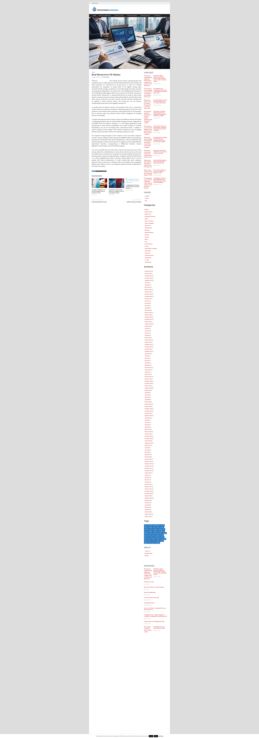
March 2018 (147, 456)
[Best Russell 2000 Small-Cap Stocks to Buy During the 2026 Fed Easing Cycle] (148, 160)
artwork (162, 525)
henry (153, 535)
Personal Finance (149, 243)
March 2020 (147, 401)
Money (146, 239)
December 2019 (148, 408)
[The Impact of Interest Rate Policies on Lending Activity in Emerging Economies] (116, 183)
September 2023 (148, 324)
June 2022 (147, 358)
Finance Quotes (132, 15)
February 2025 (148, 289)
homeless (157, 535)
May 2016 (147, 507)
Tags (146, 200)
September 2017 (148, 470)
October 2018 (148, 440)
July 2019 (147, 420)
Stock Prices (147, 253)
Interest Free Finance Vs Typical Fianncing (154, 587)
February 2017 (148, 486)
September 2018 (148, 443)
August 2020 (147, 390)
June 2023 (147, 330)
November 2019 (148, 411)
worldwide (157, 542)
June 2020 (147, 395)
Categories (147, 196)
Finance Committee (105, 15)
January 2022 (148, 369)
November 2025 (148, 278)
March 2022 (147, 365)
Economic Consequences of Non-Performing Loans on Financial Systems (98, 191)
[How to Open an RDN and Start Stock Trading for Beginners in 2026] (148, 170)
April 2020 (147, 399)
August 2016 (147, 500)
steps (153, 542)
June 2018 (147, 450)
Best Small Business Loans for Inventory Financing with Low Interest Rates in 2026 (160, 101)
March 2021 (147, 374)
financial (155, 533)
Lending (93, 72)
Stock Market (148, 250)
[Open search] (167, 15)
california (146, 529)
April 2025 (147, 285)
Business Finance (148, 211)
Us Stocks (147, 260)
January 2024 (148, 314)
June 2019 (147, 422)
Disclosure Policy (148, 553)
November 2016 (148, 493)
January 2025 (148, 291)
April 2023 (147, 335)
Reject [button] (156, 736)
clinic (151, 529)
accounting (150, 525)
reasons (153, 540)
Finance (146, 218)
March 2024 (147, 310)
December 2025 (148, 275)
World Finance (148, 262)
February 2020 (148, 404)
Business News (148, 214)
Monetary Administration (150, 592)
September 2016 (148, 498)
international (157, 536)
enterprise (155, 531)
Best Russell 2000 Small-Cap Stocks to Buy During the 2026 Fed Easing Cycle (159, 162)
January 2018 (148, 461)
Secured (146, 246)
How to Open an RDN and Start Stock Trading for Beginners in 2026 (159, 171)
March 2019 (147, 429)
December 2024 (148, 294)
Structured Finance (149, 255)
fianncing (146, 533)
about (146, 525)
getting (160, 533)
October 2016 (148, 495)
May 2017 (147, 479)
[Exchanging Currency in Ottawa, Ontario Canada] (148, 626)
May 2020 (147, 397)
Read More (160, 736)
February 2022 (148, 367)
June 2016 (147, 505)
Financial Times (148, 227)
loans (146, 538)
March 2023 (147, 337)
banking (150, 527)
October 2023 (148, 321)
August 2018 (147, 445)
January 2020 (148, 406)
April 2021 (147, 372)
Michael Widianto (105, 77)
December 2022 (148, 344)
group (146, 535)
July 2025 (147, 282)
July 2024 (147, 301)
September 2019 (148, 415)
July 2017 (147, 475)
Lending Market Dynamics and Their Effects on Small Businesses (132, 186)
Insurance (147, 234)
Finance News (148, 225)
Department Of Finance (150, 216)
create (146, 531)
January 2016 (148, 516)
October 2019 (148, 413)
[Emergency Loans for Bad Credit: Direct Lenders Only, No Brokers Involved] (148, 150)
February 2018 (148, 459)
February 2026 (148, 271)
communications (161, 529)
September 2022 (148, 351)
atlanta (98, 171)
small (150, 542)
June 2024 (147, 303)
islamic (162, 536)
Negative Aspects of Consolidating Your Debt (154, 621)
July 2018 (147, 447)
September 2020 (148, 388)
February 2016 (148, 514)
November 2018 (148, 438)
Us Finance (157, 15)
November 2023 (148, 319)
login (149, 538)
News (146, 241)
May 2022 (147, 360)
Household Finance (149, 232)
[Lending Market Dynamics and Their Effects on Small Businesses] (133, 181)
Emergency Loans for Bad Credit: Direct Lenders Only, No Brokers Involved (160, 152)
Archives (147, 198)
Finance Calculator (149, 221)
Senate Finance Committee (151, 248)
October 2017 (148, 468)
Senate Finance (145, 15)
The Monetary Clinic (149, 581)
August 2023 (147, 326)
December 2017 (148, 463)
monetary (158, 538)
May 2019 (147, 424)
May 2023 (147, 333)
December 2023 (148, 317)
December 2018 (148, 436)
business (162, 527)
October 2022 (148, 349)
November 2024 (148, 296)
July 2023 (147, 328)
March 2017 (147, 484)
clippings (155, 529)
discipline (150, 531)
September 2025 (148, 280)
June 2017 (147, 477)
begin (158, 527)
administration (157, 525)
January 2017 (148, 489)
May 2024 (147, 305)
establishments (161, 531)
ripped (158, 540)
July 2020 (147, 392)
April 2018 (147, 454)
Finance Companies (149, 223)
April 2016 (147, 509)
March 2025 (147, 287)
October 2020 (148, 385)
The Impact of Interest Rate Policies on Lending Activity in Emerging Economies (116, 191)
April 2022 (147, 362)
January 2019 (148, 434)
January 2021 (148, 379)
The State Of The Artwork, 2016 (151, 597)
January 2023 (148, 342)
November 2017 (148, 466)
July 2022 (147, 356)
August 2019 (147, 417)
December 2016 (148, 491)
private (149, 540)
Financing (147, 230)
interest (151, 536)
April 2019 (147, 427)
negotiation (163, 538)
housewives (103, 171)
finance (151, 533)
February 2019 (148, 431)
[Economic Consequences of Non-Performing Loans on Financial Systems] (99, 183)
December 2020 (148, 381)
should (146, 542)
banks (154, 527)
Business (147, 209)
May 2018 (147, 452)
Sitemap (146, 555)
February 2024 (148, 312)
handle (149, 535)
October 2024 (148, 298)
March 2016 (147, 511)
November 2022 (148, 346)
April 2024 (147, 307)
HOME (94, 15)
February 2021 (148, 376)
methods (153, 538)
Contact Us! (147, 551)
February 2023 (148, 340)
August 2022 (147, 353)
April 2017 (147, 482)
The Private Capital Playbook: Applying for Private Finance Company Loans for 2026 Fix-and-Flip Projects (159, 78)
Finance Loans (119, 15)
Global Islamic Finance (149, 602)
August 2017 (147, 472)
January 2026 (148, 273)
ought (146, 540)
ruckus (162, 540)
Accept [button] (151, 736)
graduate (164, 533)
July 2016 (147, 502)
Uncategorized (148, 257)
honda (162, 535)
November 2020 (148, 383)
